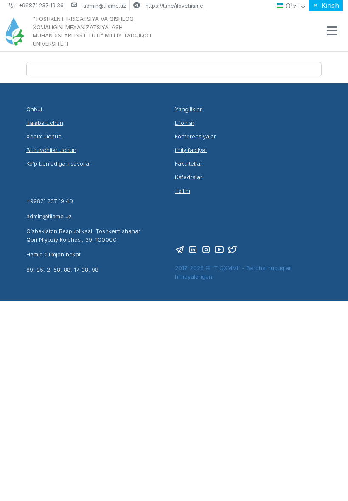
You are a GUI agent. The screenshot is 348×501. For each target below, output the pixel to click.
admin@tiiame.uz (104, 6)
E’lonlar (184, 122)
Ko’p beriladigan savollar (58, 163)
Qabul (34, 109)
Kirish (330, 5)
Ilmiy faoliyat (191, 149)
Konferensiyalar (195, 136)
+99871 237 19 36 (41, 5)
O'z (291, 6)
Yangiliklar (188, 109)
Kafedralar (188, 177)
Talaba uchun (44, 122)
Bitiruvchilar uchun (51, 149)
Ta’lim (182, 190)
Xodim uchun (44, 136)
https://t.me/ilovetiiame (174, 6)
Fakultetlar (188, 163)
